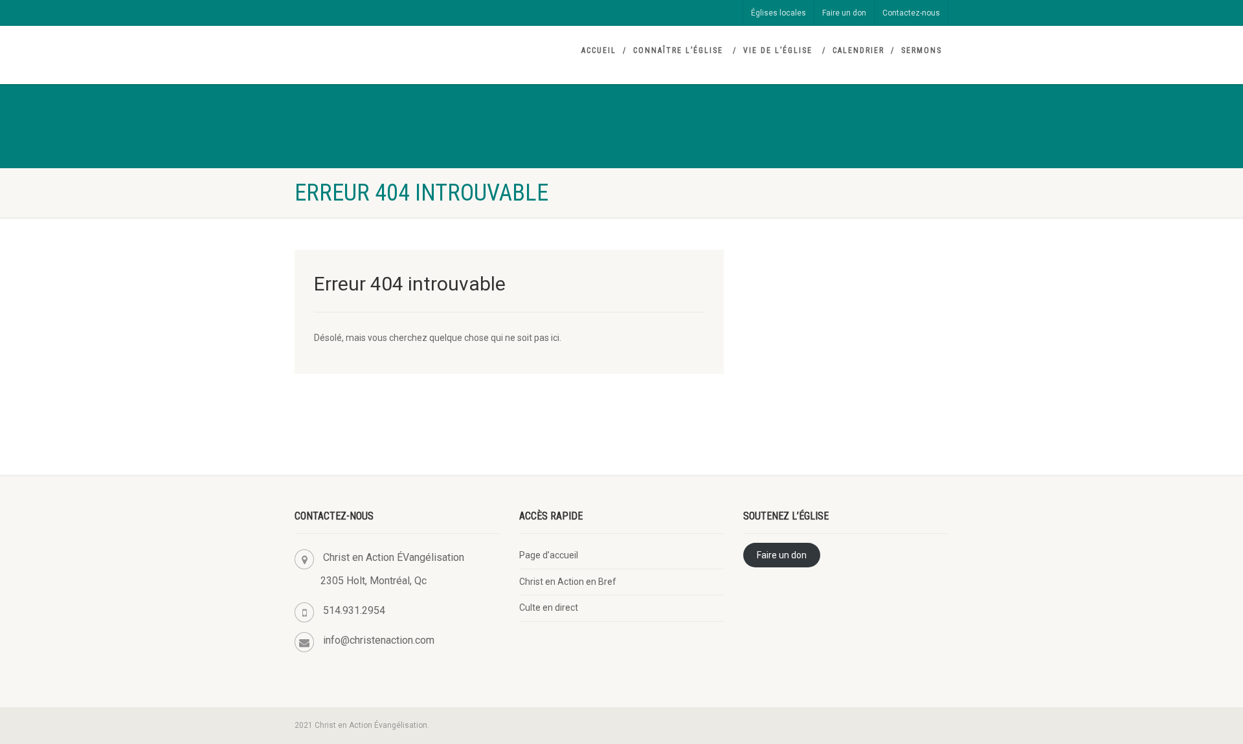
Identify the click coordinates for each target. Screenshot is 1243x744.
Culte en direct (548, 607)
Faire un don (844, 12)
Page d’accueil (548, 555)
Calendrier (858, 50)
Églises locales (778, 12)
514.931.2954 (354, 610)
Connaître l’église (678, 50)
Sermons (921, 50)
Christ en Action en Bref (567, 581)
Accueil (598, 50)
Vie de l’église (777, 50)
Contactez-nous (911, 12)
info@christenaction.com (378, 640)
